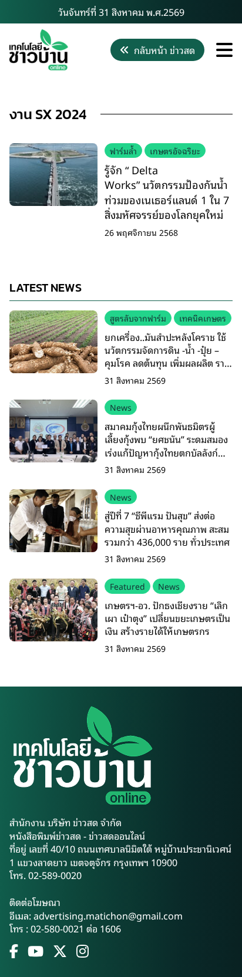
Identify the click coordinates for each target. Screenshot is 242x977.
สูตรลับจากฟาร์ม (138, 317)
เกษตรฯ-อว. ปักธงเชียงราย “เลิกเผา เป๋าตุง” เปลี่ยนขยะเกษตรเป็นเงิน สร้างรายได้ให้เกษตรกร (167, 618)
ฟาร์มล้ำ (123, 150)
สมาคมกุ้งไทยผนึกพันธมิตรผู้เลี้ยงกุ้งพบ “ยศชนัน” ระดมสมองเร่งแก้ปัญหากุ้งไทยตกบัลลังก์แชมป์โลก (166, 445)
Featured (127, 586)
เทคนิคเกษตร (202, 317)
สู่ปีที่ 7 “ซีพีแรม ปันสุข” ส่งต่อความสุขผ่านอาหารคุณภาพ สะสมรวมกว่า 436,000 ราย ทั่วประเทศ (167, 528)
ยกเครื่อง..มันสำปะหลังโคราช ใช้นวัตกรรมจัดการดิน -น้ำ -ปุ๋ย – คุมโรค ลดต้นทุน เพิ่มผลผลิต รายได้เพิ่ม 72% (167, 356)
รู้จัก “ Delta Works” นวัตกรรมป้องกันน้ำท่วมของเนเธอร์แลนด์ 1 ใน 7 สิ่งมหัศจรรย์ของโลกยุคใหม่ (167, 191)
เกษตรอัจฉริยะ (175, 150)
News (121, 407)
